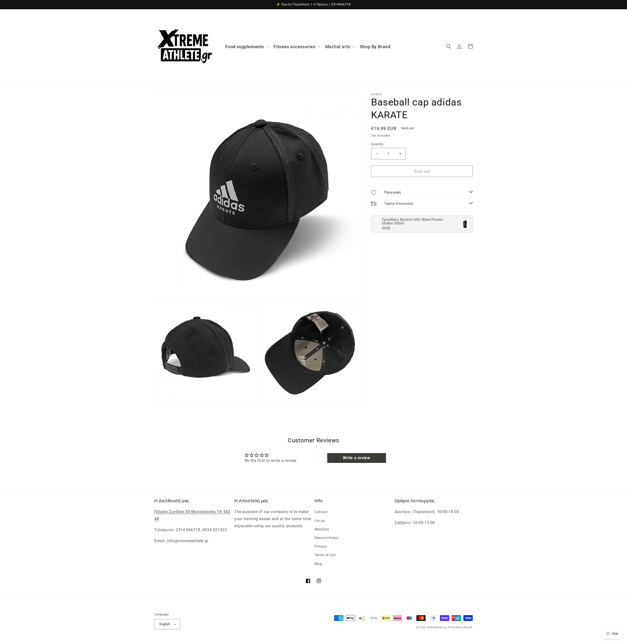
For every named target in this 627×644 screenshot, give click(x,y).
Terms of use (325, 555)
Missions (321, 529)
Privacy (320, 546)
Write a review (356, 458)
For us (319, 521)
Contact (321, 512)
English (164, 624)
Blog (318, 564)
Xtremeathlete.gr (437, 627)
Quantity (377, 144)
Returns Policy (326, 538)
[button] (246, 46)
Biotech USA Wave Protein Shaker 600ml (412, 221)
